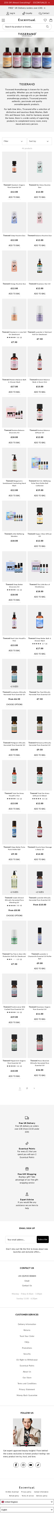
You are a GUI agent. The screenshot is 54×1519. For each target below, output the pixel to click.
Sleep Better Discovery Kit (14, 585)
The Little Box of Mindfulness (39, 585)
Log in (12, 13)
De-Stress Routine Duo (39, 186)
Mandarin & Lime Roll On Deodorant (14, 333)
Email (27, 1281)
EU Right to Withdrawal (27, 1360)
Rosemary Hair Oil (39, 284)
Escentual (15, 1492)
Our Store (27, 1377)
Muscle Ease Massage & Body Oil (40, 848)
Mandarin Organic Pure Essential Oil (14, 186)
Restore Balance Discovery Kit (14, 431)
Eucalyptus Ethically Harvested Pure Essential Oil (14, 693)
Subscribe (42, 1239)
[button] (3, 20)
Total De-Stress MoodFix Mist (14, 794)
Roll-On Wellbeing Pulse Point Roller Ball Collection (40, 483)
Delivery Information (27, 1324)
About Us (27, 1372)
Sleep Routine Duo (14, 236)
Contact (45, 13)
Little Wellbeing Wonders (14, 535)
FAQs (27, 1342)
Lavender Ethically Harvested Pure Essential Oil (40, 899)
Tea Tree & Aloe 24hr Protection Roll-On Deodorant (14, 955)
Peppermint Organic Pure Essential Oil (14, 1062)
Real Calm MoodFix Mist (14, 639)
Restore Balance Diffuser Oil (40, 431)
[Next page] (34, 1088)
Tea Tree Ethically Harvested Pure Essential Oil (40, 693)
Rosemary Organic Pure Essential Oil (40, 1008)
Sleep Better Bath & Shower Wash (39, 639)
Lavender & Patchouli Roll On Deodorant (40, 333)
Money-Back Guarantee (27, 1395)
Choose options (14, 704)
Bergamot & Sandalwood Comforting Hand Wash (14, 483)
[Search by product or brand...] (47, 27)
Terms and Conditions (27, 1383)
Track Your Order (27, 1336)
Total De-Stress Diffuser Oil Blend (39, 794)
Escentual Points (27, 1366)
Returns (27, 1330)
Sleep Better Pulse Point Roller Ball (14, 848)
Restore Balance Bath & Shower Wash (14, 381)
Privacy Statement (27, 1389)
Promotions (27, 1348)
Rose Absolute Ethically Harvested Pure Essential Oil (39, 1063)
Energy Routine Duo (14, 284)
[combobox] (27, 27)
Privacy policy (26, 1492)
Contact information (41, 1492)
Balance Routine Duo (40, 236)
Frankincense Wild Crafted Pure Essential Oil (14, 1008)
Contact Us (27, 1285)
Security (27, 1354)
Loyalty (29, 13)
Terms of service (28, 1496)
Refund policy (14, 1496)
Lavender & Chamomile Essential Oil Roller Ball (40, 956)
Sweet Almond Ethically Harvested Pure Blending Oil (14, 900)
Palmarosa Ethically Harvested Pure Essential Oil (39, 744)
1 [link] (20, 1088)
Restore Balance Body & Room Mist (40, 381)
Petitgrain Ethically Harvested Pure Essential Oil (14, 744)
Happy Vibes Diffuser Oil (40, 535)
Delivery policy (41, 1496)
